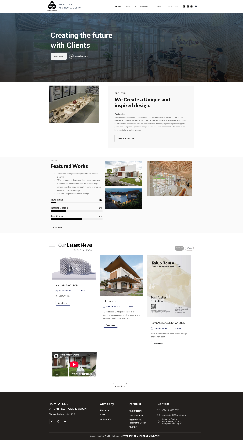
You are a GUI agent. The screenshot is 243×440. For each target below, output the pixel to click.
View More (57, 227)
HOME (118, 6)
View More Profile (126, 138)
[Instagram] (188, 6)
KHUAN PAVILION (67, 285)
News (83, 291)
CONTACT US (171, 6)
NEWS (158, 6)
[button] (196, 6)
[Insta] (58, 421)
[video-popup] (71, 56)
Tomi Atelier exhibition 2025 (168, 322)
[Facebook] (184, 6)
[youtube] (191, 6)
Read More (58, 56)
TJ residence (110, 301)
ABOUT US (130, 6)
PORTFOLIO (145, 6)
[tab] (179, 248)
